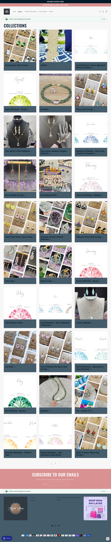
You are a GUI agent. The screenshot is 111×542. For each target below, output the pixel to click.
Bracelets (44, 109)
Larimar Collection (83, 322)
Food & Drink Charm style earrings (18, 237)
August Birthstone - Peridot (16, 109)
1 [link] (51, 463)
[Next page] (59, 463)
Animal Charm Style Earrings (16, 65)
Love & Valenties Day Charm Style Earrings (54, 367)
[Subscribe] (67, 484)
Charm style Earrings (84, 109)
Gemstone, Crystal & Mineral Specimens (52, 238)
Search (32, 497)
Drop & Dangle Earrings (14, 195)
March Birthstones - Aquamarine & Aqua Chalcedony (89, 367)
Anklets (44, 65)
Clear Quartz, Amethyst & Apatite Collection (54, 152)
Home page (9, 281)
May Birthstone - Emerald (15, 411)
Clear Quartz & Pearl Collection (17, 151)
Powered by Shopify (62, 538)
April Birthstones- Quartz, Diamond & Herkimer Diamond (90, 66)
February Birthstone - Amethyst (88, 195)
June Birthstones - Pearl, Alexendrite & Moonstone (55, 323)
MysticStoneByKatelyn (53, 538)
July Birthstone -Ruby (13, 322)
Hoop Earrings (46, 281)
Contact (32, 500)
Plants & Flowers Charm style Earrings (87, 453)
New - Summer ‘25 (83, 411)
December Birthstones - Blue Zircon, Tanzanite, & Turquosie (90, 152)
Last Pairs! (9, 366)
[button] (20, 11)
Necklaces (45, 411)
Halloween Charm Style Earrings (88, 237)
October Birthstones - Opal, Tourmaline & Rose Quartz (51, 453)
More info (103, 491)
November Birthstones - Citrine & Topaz (18, 453)
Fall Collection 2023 (49, 195)
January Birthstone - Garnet (87, 281)
